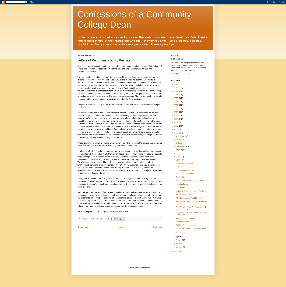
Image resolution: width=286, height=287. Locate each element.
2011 (176, 112)
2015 (176, 98)
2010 (176, 115)
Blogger (154, 268)
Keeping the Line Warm (185, 218)
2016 (176, 95)
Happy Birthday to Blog (185, 170)
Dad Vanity (180, 188)
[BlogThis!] (115, 219)
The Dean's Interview (184, 163)
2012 (176, 109)
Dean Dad (178, 59)
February (180, 243)
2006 (176, 129)
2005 (176, 133)
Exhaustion (180, 177)
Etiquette (179, 167)
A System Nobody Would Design (189, 198)
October (179, 143)
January (179, 247)
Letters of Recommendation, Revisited (191, 191)
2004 (176, 251)
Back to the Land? (183, 222)
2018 (176, 88)
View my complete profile (181, 74)
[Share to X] (117, 219)
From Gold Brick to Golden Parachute (191, 229)
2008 (176, 122)
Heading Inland (182, 184)
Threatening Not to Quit (185, 174)
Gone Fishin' (181, 160)
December (180, 136)
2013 (176, 105)
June (178, 157)
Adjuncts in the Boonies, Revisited (189, 181)
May (178, 233)
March (179, 240)
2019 (176, 84)
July (178, 153)
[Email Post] (107, 219)
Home (120, 227)
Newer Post (83, 227)
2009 (176, 119)
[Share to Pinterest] (123, 219)
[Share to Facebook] (120, 219)
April (178, 237)
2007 (176, 126)
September (180, 146)
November (180, 139)
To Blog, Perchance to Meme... (188, 225)
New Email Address (184, 194)
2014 (176, 102)
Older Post (157, 227)
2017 (176, 91)
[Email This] (112, 219)
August (179, 150)
